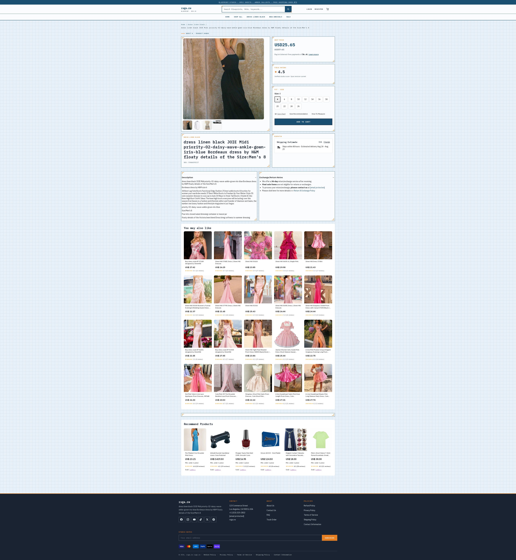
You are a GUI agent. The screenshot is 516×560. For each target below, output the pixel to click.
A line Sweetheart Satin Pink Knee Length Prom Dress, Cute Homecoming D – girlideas (287, 395)
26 (298, 106)
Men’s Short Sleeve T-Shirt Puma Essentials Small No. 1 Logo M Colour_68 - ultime (320, 454)
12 (305, 99)
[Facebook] (181, 519)
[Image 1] (187, 125)
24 (291, 106)
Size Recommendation (299, 114)
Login (309, 9)
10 (298, 99)
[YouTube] (194, 519)
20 (277, 106)
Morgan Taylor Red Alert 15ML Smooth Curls (244, 454)
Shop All (238, 17)
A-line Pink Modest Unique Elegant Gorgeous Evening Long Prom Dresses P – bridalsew (318, 351)
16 (319, 99)
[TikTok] (200, 519)
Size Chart (281, 114)
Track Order (272, 519)
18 (326, 99)
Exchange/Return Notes (271, 177)
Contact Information (312, 524)
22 (284, 106)
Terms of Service (311, 515)
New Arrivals (275, 17)
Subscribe (329, 538)
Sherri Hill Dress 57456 (314, 261)
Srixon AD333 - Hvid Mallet (270, 453)
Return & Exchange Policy (304, 190)
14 (312, 99)
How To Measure (318, 114)
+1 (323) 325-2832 (237, 512)
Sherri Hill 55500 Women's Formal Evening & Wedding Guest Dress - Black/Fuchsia (197, 306)
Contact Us (271, 510)
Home (227, 17)
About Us (270, 505)
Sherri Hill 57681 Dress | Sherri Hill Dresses (227, 262)
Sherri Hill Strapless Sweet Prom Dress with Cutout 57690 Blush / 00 (318, 306)
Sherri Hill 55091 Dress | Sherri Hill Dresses (288, 306)
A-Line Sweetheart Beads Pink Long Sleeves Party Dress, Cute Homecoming (317, 395)
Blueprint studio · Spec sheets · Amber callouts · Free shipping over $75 (258, 2)
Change (327, 142)
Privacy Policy (309, 510)
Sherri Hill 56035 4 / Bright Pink (286, 261)
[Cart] (328, 9)
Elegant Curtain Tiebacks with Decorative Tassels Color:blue (295, 454)
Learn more (314, 54)
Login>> (193, 470)
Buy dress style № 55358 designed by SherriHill (224, 351)
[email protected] (317, 187)
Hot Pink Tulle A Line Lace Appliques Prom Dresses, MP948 (197, 395)
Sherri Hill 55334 (251, 305)
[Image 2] (197, 125)
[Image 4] (217, 125)
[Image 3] (207, 125)
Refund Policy (309, 505)
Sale (288, 17)
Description (187, 177)
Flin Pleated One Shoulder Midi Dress (194, 454)
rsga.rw (188, 9)
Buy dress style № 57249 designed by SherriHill (194, 262)
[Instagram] (188, 519)
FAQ (268, 515)
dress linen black (256, 17)
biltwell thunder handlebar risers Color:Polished (219, 454)
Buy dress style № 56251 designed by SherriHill (194, 351)
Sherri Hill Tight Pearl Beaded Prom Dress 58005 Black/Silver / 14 (257, 351)
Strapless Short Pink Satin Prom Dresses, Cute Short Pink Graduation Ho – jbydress (257, 395)
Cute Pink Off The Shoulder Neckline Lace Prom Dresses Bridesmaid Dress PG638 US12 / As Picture (227, 395)
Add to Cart (303, 122)
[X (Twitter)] (207, 519)
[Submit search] (288, 9)
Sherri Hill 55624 (251, 261)
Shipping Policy (310, 519)
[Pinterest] (213, 519)
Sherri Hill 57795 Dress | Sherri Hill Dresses (227, 306)
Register (319, 9)
